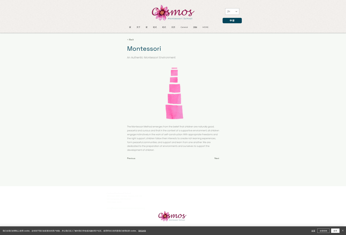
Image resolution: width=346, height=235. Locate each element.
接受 (335, 230)
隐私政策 (142, 230)
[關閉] (342, 231)
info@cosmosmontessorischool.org (126, 208)
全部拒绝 (323, 230)
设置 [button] (313, 230)
